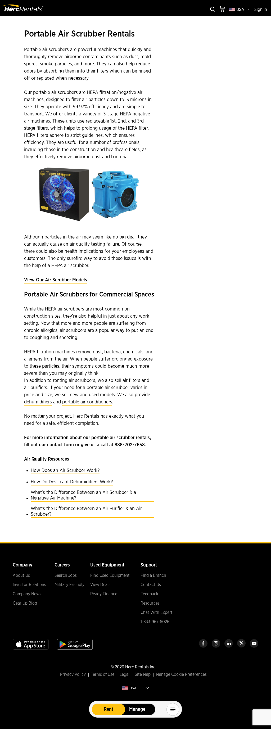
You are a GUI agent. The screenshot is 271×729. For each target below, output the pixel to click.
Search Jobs (66, 575)
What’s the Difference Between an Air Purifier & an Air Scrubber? (86, 511)
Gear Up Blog (25, 603)
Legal (124, 675)
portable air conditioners (87, 402)
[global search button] (212, 9)
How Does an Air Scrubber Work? (65, 470)
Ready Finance (103, 594)
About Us (21, 575)
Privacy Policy (73, 675)
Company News (27, 594)
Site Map (143, 675)
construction (83, 149)
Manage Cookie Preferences (181, 674)
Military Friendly (69, 585)
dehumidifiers (38, 402)
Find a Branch (153, 575)
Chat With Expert (157, 612)
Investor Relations (29, 585)
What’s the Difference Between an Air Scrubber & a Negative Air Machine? (83, 495)
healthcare (117, 149)
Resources (150, 603)
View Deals (100, 585)
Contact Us (151, 585)
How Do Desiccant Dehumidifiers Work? (72, 482)
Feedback (149, 594)
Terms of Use (102, 675)
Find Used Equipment (110, 575)
